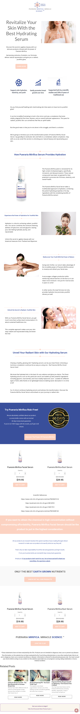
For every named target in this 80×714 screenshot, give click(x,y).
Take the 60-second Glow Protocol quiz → (40, 709)
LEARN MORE (21, 66)
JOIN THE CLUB (40, 643)
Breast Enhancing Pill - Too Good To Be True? (40, 683)
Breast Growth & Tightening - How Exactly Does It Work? (62, 683)
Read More (18, 697)
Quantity (20, 470)
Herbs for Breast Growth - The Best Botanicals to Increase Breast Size (17, 684)
